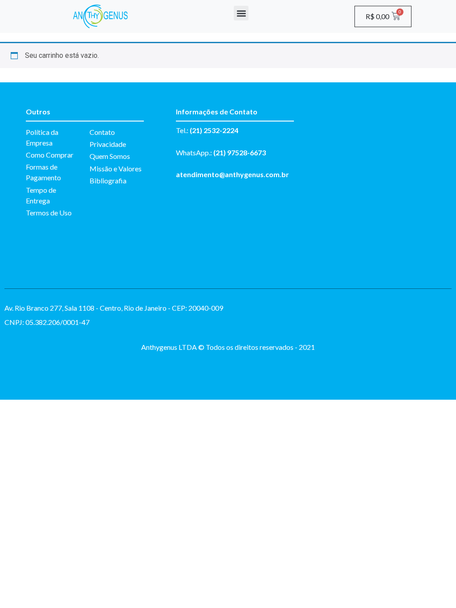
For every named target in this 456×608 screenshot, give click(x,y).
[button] (241, 13)
